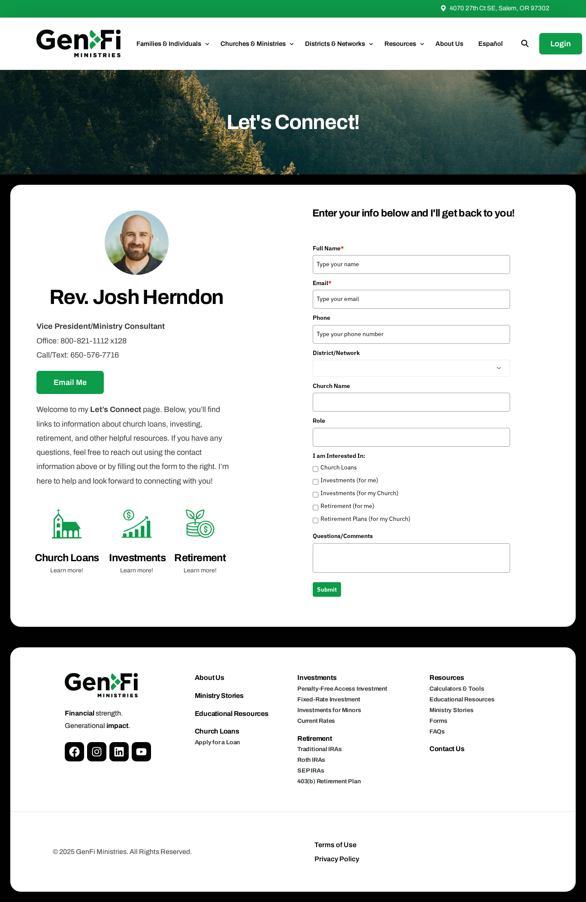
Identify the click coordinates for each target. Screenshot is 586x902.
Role (319, 420)
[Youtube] (141, 751)
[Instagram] (96, 751)
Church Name (331, 386)
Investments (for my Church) (359, 493)
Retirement (200, 557)
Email (322, 283)
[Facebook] (74, 751)
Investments (137, 557)
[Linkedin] (119, 751)
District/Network (336, 353)
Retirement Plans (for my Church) (365, 519)
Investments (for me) (349, 480)
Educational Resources (232, 713)
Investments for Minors (329, 710)
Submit (327, 589)
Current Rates (316, 721)
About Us (209, 677)
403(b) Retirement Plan (328, 781)
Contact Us (447, 748)
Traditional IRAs (319, 749)
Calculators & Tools (456, 689)
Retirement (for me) (347, 506)
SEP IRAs (310, 770)
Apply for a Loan (217, 742)
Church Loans (67, 557)
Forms (438, 721)
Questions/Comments (343, 536)
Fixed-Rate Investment (328, 699)
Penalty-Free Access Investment (342, 689)
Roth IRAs (311, 760)
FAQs (437, 731)
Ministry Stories (219, 695)
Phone (321, 318)
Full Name (328, 248)
